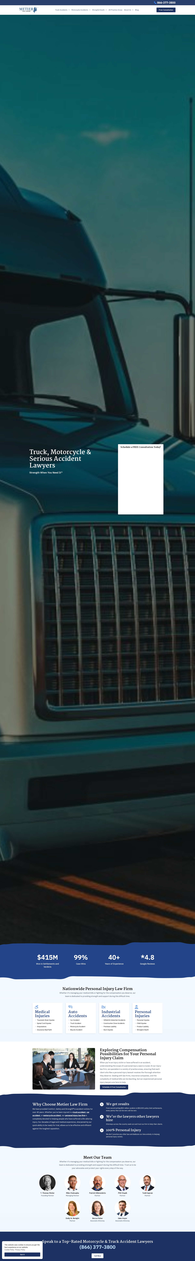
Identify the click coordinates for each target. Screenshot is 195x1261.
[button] (62, 10)
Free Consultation (166, 10)
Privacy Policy (20, 1250)
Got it (22, 1255)
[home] (29, 10)
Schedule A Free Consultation (114, 1087)
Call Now (97, 1256)
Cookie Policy (9, 1250)
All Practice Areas (115, 10)
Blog (137, 10)
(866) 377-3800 (98, 1247)
